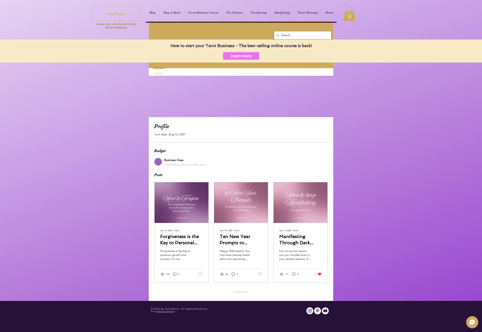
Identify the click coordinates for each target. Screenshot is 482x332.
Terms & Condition (165, 311)
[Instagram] (309, 310)
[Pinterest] (317, 310)
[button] (349, 13)
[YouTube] (325, 310)
